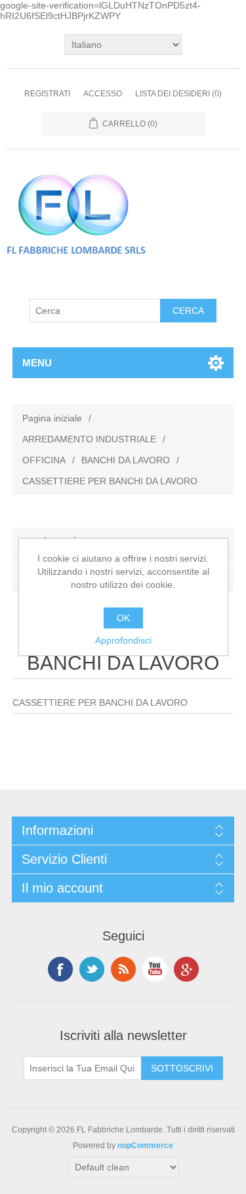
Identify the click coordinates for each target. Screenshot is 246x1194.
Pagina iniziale (52, 418)
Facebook (60, 969)
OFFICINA (44, 460)
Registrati (47, 93)
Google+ (186, 969)
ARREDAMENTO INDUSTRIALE (89, 439)
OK (123, 618)
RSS (123, 969)
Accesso (102, 93)
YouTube (154, 969)
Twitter (91, 969)
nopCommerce (145, 1145)
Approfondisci (123, 640)
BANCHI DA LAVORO (125, 460)
